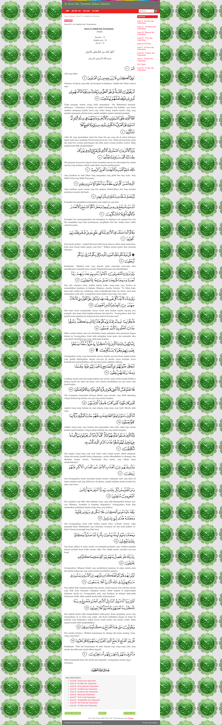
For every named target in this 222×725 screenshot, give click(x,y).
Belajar (86, 11)
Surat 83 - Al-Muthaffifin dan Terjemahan (85, 700)
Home (67, 11)
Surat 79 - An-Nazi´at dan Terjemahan (84, 692)
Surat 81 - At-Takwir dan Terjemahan (83, 706)
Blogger (131, 718)
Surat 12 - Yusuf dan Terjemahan (144, 39)
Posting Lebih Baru (73, 713)
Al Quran (68, 20)
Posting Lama (129, 713)
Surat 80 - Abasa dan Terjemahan (82, 695)
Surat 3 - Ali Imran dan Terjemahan (145, 22)
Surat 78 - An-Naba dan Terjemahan (83, 683)
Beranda (102, 713)
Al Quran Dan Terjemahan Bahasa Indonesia (87, 4)
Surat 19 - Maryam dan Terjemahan (145, 33)
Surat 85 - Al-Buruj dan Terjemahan (83, 681)
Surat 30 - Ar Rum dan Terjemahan (145, 69)
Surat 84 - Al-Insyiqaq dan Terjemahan (84, 686)
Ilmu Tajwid (141, 64)
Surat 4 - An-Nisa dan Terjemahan (145, 60)
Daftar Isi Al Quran (144, 44)
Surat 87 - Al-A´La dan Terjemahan (82, 697)
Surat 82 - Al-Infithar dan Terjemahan (83, 689)
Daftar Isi (76, 11)
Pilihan (95, 11)
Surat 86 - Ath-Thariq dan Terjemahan (84, 703)
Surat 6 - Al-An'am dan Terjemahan (145, 48)
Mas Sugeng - (153, 722)
